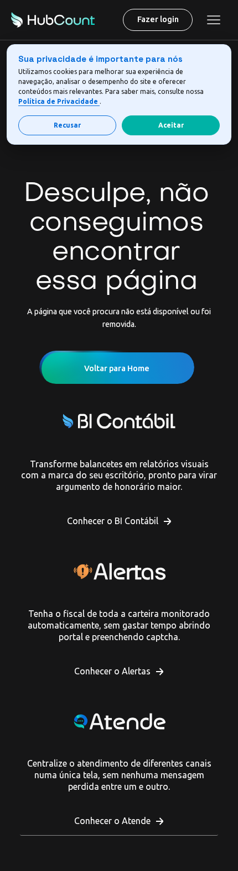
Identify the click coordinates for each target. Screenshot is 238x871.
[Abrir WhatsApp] (27, 843)
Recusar (67, 125)
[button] (213, 20)
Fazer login (158, 19)
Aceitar (171, 125)
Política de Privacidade (59, 101)
